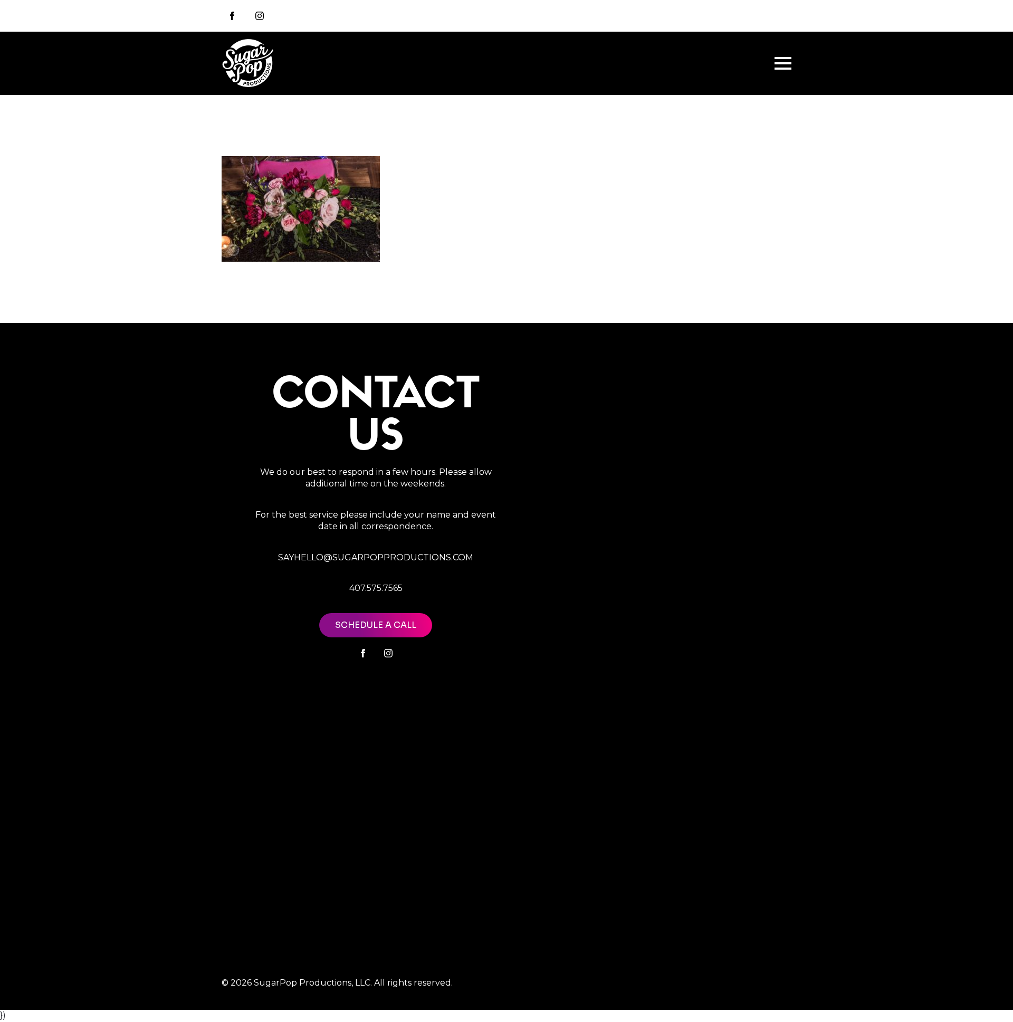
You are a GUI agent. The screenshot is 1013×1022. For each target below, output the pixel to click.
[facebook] (363, 653)
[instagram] (259, 15)
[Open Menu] (783, 63)
